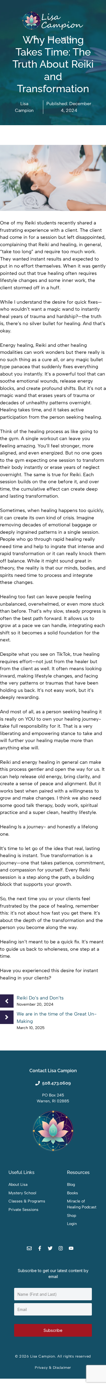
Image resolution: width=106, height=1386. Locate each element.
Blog (71, 1184)
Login (72, 1223)
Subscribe (53, 1330)
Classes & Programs (26, 1201)
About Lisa (17, 1184)
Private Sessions (23, 1209)
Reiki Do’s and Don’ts (40, 998)
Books (72, 1193)
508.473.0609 (56, 1083)
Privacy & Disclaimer (53, 1367)
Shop (71, 1215)
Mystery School (22, 1193)
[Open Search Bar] (35, 38)
